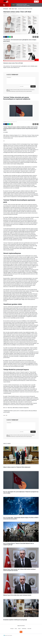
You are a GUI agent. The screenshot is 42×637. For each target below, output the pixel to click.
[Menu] (35, 2)
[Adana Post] (6, 1)
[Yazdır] (12, 37)
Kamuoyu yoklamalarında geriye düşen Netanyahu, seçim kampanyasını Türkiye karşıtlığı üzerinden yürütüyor (23, 5)
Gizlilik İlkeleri (24, 628)
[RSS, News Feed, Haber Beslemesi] (21, 632)
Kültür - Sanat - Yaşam (13, 8)
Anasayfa (6, 8)
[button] (33, 37)
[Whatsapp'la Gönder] (10, 37)
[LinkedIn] (8, 37)
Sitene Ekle (29, 628)
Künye (16, 628)
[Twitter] (6, 37)
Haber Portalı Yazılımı (8, 635)
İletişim (19, 628)
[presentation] (7, 5)
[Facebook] (4, 37)
